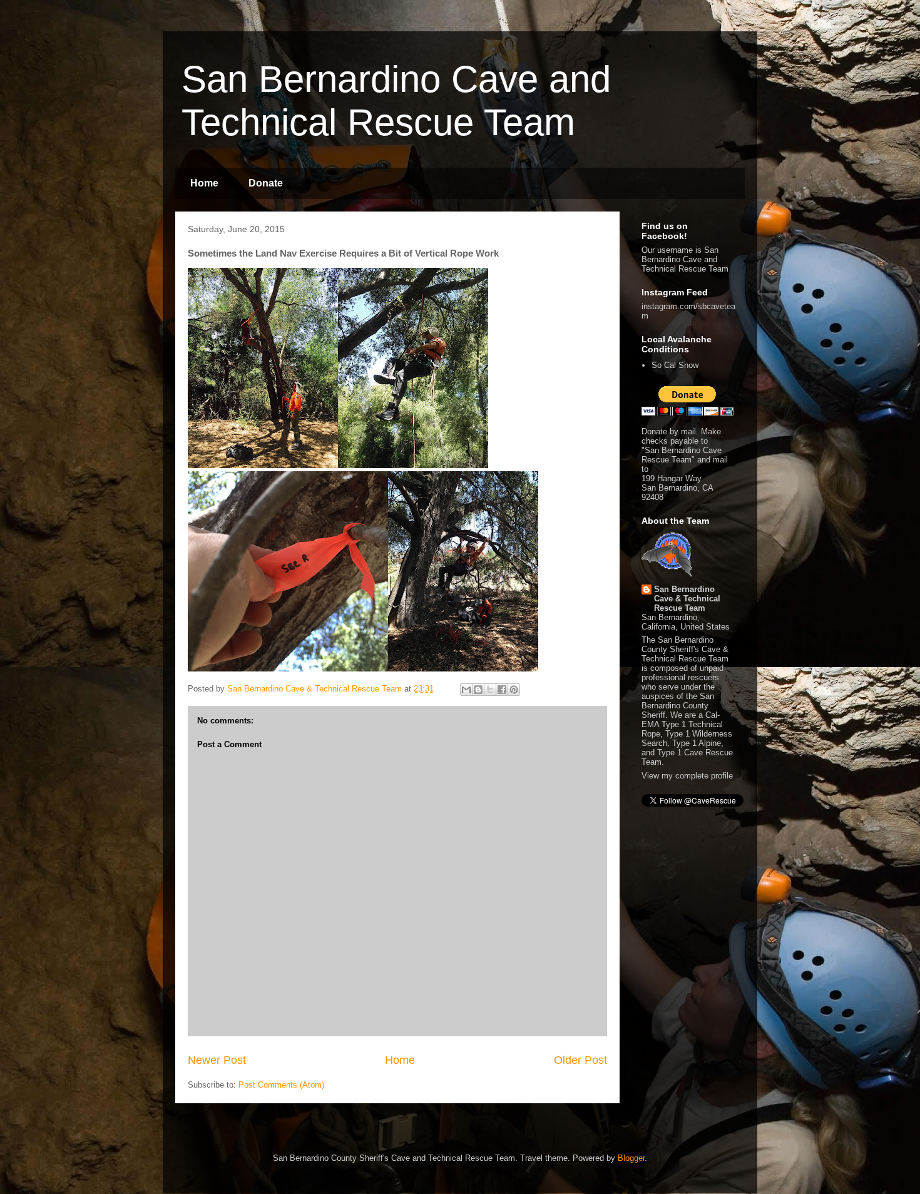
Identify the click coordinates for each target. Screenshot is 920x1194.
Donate (265, 183)
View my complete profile (687, 775)
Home (204, 183)
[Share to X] (490, 689)
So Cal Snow (675, 365)
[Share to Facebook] (502, 689)
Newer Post (217, 1060)
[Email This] (466, 689)
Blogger (631, 1158)
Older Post (580, 1060)
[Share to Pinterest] (514, 689)
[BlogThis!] (478, 689)
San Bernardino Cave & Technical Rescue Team (687, 598)
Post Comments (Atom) (281, 1084)
